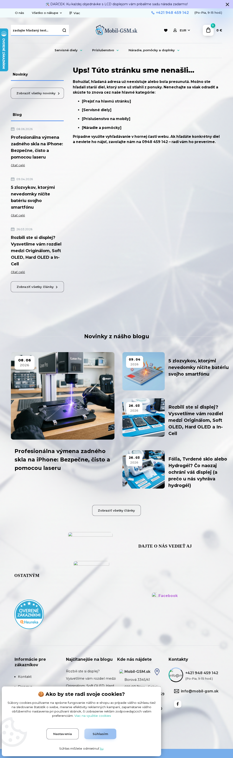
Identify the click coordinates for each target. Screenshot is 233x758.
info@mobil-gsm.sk (199, 691)
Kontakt (25, 677)
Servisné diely (66, 50)
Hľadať (64, 30)
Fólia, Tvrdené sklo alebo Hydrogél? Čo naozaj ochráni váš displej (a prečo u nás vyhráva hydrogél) (197, 472)
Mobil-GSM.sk (137, 671)
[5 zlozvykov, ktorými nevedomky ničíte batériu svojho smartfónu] (143, 371)
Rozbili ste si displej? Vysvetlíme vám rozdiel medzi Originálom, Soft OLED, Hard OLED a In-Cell (36, 250)
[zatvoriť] (227, 4)
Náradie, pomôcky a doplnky (152, 50)
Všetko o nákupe (45, 13)
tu (101, 748)
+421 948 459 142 (172, 13)
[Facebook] (177, 704)
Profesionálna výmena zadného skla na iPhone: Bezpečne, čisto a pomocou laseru (37, 147)
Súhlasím (100, 734)
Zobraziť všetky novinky (36, 93)
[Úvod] (116, 30)
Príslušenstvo (103, 50)
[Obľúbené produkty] (165, 30)
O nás (19, 13)
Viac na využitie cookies (92, 715)
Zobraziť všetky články (35, 287)
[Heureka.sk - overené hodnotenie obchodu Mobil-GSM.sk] (29, 614)
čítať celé (18, 165)
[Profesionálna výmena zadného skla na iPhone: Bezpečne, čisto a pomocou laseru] (62, 396)
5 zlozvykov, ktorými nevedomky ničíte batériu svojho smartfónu (33, 197)
